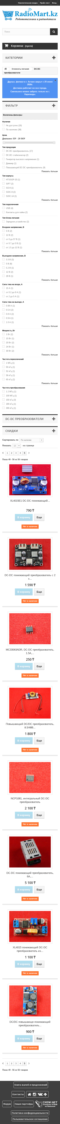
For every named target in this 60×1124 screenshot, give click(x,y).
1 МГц (10, 363)
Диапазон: (7, 138)
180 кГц (11, 404)
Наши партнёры (24, 1103)
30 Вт (10, 351)
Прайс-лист (45, 3)
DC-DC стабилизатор (17, 155)
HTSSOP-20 (13, 179)
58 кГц (10, 375)
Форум (7, 1103)
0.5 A (9, 310)
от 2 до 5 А (12, 296)
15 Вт (10, 338)
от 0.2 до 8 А (13, 292)
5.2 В (10, 268)
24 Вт (10, 347)
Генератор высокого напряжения (22, 159)
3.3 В (10, 259)
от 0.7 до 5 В (13, 243)
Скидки (11, 431)
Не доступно (14, 125)
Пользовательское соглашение (30, 1119)
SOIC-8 (11, 192)
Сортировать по (10, 440)
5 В (9, 231)
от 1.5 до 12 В (14, 247)
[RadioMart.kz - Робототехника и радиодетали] (30, 14)
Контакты (18, 1094)
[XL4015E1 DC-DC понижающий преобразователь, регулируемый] (30, 479)
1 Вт (9, 334)
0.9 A (9, 318)
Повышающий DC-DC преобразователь (25, 167)
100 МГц (11, 396)
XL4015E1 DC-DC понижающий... (30, 500)
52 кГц (10, 371)
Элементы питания (20, 69)
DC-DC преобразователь (19, 151)
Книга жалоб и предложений (30, 1084)
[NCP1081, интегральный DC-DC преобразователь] (30, 777)
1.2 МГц (11, 391)
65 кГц (10, 379)
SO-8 (10, 188)
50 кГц (10, 367)
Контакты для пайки (17, 212)
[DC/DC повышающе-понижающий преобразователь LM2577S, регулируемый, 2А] (30, 1001)
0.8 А (10, 314)
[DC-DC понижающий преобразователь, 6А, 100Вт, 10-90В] (30, 852)
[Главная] (30, 1094)
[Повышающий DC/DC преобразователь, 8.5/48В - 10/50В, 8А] (30, 703)
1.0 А (10, 322)
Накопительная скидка (28, 3)
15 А (9, 288)
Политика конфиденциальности (30, 1112)
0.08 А (10, 306)
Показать (6, 445)
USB (9, 208)
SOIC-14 (11, 196)
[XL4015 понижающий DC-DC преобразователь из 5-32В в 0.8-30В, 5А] (30, 926)
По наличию (13, 129)
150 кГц (11, 400)
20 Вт (10, 342)
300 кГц (11, 408)
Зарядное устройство (17, 222)
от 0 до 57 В (13, 239)
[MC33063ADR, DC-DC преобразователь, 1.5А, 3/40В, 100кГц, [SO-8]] (30, 628)
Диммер (11, 163)
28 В (9, 276)
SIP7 (9, 184)
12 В (9, 235)
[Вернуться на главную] (5, 69)
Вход (54, 3)
